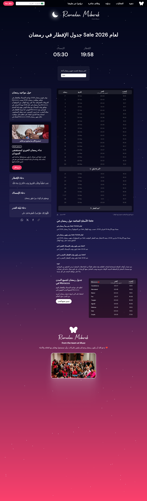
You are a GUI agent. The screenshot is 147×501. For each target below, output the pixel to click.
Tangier (93, 300)
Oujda (93, 314)
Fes (92, 296)
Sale (92, 311)
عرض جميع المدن (64, 301)
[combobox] (73, 75)
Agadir (93, 304)
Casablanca (95, 286)
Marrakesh (94, 289)
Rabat (93, 293)
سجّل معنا (8, 3)
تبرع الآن (17, 167)
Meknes (93, 307)
